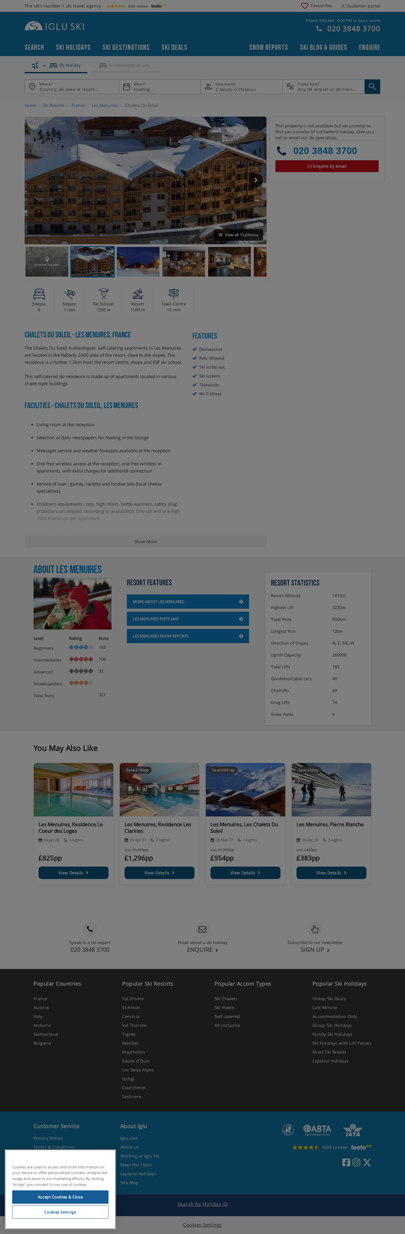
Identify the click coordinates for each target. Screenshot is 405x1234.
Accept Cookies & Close (60, 1197)
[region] (60, 1189)
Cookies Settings (60, 1212)
